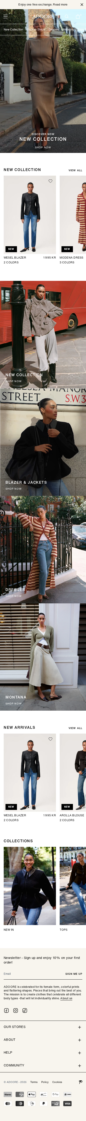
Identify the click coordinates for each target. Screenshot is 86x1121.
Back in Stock (36, 29)
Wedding (68, 29)
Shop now (14, 381)
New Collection (13, 29)
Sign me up (73, 974)
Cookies (57, 1082)
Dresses (54, 29)
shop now (43, 147)
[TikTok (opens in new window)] (25, 1010)
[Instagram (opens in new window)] (15, 1010)
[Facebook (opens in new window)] (6, 1010)
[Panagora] (80, 1082)
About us (66, 998)
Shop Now (14, 596)
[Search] (66, 16)
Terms (34, 1082)
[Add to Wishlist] (50, 181)
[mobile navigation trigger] (5, 16)
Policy (45, 1082)
